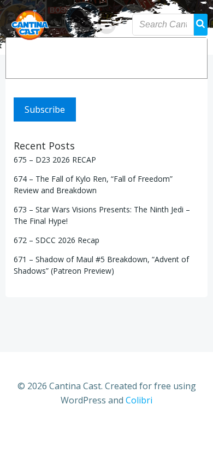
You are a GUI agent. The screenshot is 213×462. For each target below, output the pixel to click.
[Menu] (106, 24)
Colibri (139, 400)
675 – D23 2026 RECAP (55, 159)
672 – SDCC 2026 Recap (56, 240)
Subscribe (45, 109)
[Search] (192, 58)
